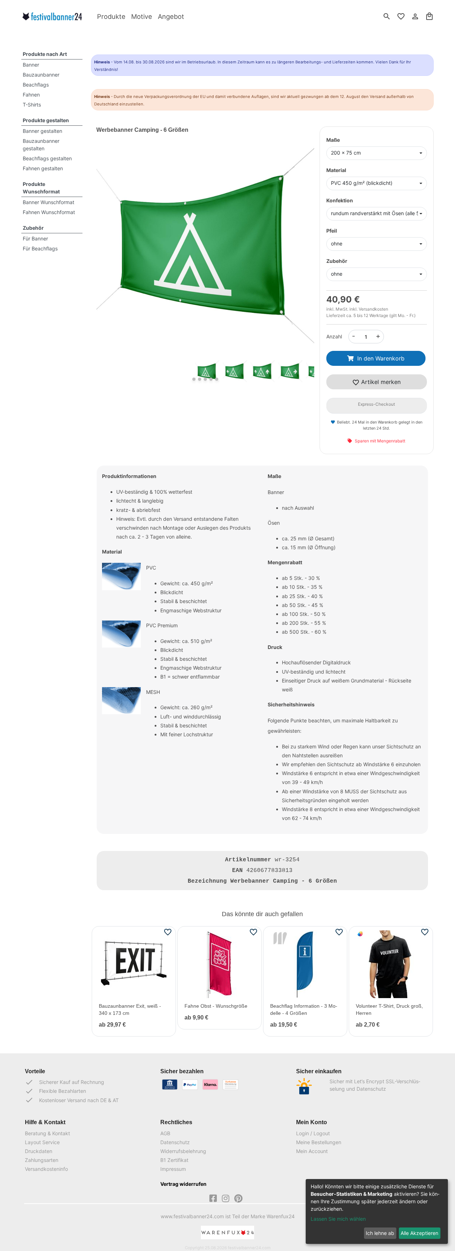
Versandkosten (373, 309)
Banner (31, 65)
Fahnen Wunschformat (49, 212)
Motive (141, 16)
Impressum (173, 1169)
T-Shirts (32, 105)
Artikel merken (380, 381)
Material (336, 170)
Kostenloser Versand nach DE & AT (72, 1100)
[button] (112, 256)
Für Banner (35, 238)
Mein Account (312, 1151)
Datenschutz (175, 1142)
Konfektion (339, 200)
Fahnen (31, 95)
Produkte (111, 16)
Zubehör (33, 228)
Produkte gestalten (46, 120)
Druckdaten (38, 1151)
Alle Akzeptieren (419, 1233)
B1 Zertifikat (174, 1160)
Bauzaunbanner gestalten (41, 144)
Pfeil (331, 231)
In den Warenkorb (381, 358)
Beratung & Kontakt (47, 1133)
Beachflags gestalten (47, 158)
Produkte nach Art (45, 54)
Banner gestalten (42, 131)
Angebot (171, 16)
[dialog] (377, 1211)
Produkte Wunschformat (41, 187)
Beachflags (36, 85)
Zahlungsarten (41, 1160)
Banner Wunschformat (48, 202)
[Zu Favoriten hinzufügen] (168, 932)
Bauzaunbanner (41, 75)
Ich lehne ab (380, 1233)
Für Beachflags (40, 248)
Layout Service (42, 1142)
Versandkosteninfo (46, 1169)
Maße (333, 140)
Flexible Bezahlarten (55, 1091)
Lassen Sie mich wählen (338, 1219)
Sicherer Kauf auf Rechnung (64, 1082)
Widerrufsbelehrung (183, 1151)
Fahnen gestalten (43, 168)
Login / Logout (313, 1133)
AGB (165, 1133)
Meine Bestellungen (318, 1142)
